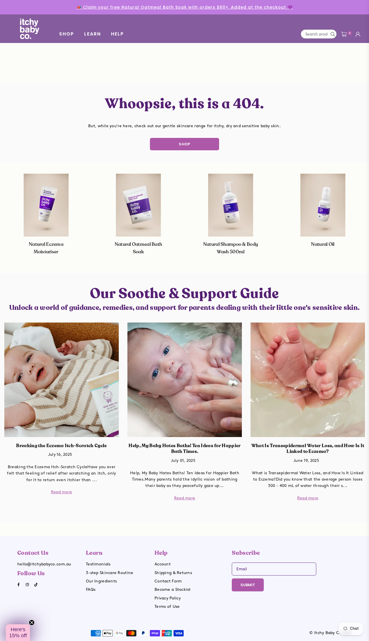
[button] (18, 632)
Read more (61, 492)
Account (163, 564)
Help (117, 34)
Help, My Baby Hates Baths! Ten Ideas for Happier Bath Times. (184, 449)
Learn (92, 34)
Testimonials (98, 564)
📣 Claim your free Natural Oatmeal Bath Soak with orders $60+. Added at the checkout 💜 (184, 7)
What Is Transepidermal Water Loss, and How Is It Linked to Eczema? (307, 449)
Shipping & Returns (173, 573)
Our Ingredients (101, 581)
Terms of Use (167, 606)
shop (184, 144)
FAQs (90, 589)
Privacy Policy (168, 598)
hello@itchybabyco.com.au (44, 564)
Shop (66, 34)
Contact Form (168, 581)
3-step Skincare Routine (109, 573)
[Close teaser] (32, 622)
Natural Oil (322, 244)
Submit (247, 585)
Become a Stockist (173, 589)
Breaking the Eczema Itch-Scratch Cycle (61, 446)
